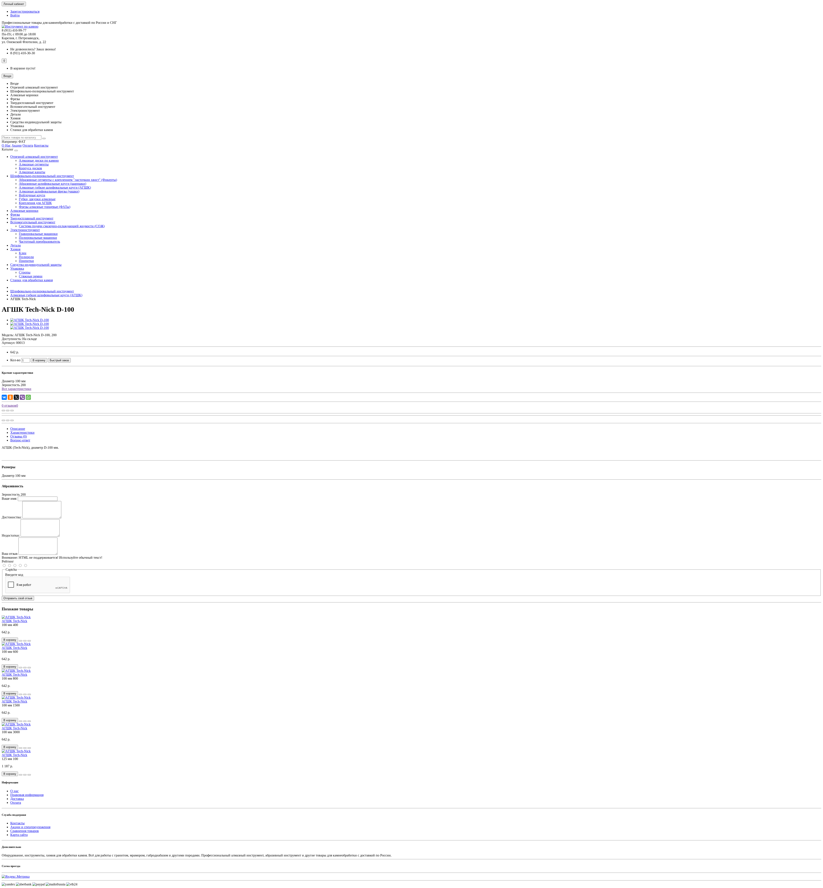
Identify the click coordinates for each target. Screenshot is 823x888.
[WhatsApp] (28, 397)
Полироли (26, 257)
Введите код (14, 574)
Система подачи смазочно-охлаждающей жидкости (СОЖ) (62, 226)
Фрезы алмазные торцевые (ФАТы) (44, 207)
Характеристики (22, 432)
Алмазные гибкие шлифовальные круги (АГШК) (55, 187)
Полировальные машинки (38, 237)
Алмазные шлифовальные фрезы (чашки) (49, 191)
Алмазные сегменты (34, 164)
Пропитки (26, 261)
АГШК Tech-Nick (14, 621)
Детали (15, 245)
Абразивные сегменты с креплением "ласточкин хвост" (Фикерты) (68, 180)
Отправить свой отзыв (17, 598)
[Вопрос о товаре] (3, 410)
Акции (17, 145)
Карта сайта (19, 835)
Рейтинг (8, 561)
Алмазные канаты (32, 172)
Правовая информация (27, 795)
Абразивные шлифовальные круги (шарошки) (52, 183)
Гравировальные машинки (38, 234)
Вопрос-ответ (20, 440)
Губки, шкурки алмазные (37, 199)
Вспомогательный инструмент (32, 222)
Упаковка (17, 268)
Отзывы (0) (18, 436)
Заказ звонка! (33, 49)
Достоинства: (11, 517)
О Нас (6, 145)
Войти (15, 15)
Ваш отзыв (10, 553)
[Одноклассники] (10, 397)
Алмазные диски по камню (39, 160)
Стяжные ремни (30, 276)
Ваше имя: (9, 498)
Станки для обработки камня (31, 280)
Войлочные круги (32, 195)
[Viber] (22, 397)
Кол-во (15, 360)
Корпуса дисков (30, 168)
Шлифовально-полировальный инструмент (42, 176)
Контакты (41, 145)
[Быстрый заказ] (20, 640)
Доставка (17, 799)
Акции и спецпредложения (30, 827)
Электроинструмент (25, 230)
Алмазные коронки (24, 210)
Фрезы (15, 214)
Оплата (28, 145)
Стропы (24, 272)
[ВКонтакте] (4, 397)
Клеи (22, 253)
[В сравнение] (12, 410)
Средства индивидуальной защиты (36, 264)
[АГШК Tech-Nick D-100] (29, 320)
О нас (14, 791)
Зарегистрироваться (24, 11)
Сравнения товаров (24, 831)
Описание (17, 428)
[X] (16, 397)
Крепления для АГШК (35, 203)
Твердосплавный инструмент (31, 218)
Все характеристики (16, 389)
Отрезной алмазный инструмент (34, 156)
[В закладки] (7, 410)
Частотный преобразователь (39, 241)
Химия (15, 249)
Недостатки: (11, 535)
